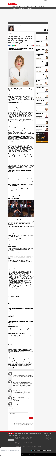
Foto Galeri (17, 446)
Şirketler (35, 439)
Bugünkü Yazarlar (10, 23)
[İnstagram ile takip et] (45, 0)
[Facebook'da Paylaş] (9, 45)
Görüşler (32, 6)
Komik (29, 445)
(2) (19, 378)
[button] (26, 46)
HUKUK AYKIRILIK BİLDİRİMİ (47, 433)
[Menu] (44, 6)
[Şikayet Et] (32, 378)
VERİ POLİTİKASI (41, 433)
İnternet (23, 443)
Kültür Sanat (41, 6)
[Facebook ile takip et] (46, 0)
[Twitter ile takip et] (47, 0)
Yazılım (30, 443)
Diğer (35, 441)
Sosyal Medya (27, 443)
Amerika (23, 438)
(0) (19, 400)
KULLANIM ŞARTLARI (31, 433)
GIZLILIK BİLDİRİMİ (36, 433)
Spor (22, 6)
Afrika (30, 438)
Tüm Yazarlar (16, 23)
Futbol (19, 441)
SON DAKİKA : (10, 8)
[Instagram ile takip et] (13, 435)
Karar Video (28, 6)
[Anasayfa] (8, 6)
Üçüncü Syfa (23, 437)
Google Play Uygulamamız (36, 450)
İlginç (30, 445)
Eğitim (31, 437)
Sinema (26, 445)
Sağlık (24, 442)
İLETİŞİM (20, 433)
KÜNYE (22, 433)
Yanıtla (14, 378)
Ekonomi (19, 6)
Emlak (23, 439)
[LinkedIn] (12, 45)
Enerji (28, 439)
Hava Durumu (48, 437)
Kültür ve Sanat (32, 446)
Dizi (24, 445)
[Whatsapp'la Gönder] (14, 45)
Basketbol (21, 441)
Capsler (24, 446)
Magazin (22, 442)
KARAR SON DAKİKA (11, 440)
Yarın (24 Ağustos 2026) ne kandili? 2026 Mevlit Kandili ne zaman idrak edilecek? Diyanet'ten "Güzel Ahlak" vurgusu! (28, 8)
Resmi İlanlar (36, 6)
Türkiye (26, 437)
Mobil (20, 443)
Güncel (10, 6)
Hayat (25, 6)
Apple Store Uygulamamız (47, 450)
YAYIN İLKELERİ (26, 433)
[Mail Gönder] (15, 45)
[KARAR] (12, 3)
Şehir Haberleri (48, 440)
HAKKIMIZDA (17, 433)
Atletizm (28, 441)
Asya (28, 438)
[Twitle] (11, 45)
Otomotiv (25, 439)
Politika (20, 437)
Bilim (32, 443)
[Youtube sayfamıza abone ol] (10, 435)
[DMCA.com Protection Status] (11, 443)
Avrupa (26, 438)
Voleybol (25, 441)
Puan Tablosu (48, 439)
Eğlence (31, 442)
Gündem (22, 445)
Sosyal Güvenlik (31, 439)
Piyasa (20, 439)
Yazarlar (13, 6)
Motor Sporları (32, 441)
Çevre (29, 437)
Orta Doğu (20, 438)
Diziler (19, 442)
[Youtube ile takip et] (44, 0)
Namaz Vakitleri (48, 438)
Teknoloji (17, 443)
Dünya (17, 6)
